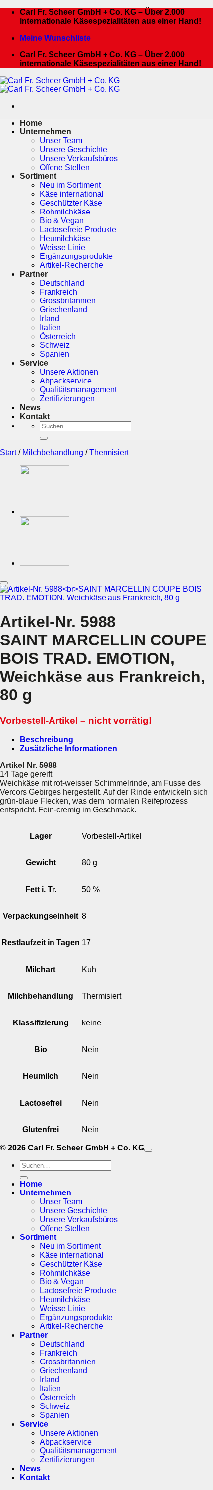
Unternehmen (45, 132)
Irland (49, 318)
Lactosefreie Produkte (78, 229)
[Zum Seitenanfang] (148, 1150)
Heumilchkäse (65, 238)
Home (31, 123)
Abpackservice (66, 381)
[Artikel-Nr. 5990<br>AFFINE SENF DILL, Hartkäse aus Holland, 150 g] (44, 512)
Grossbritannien (68, 301)
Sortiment (38, 176)
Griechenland (63, 309)
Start (8, 452)
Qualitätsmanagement (78, 389)
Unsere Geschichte (73, 149)
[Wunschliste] (4, 582)
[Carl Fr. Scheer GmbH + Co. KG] (60, 84)
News (30, 407)
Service (34, 363)
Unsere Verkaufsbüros (79, 158)
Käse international (72, 194)
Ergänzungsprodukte (76, 256)
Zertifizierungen (67, 398)
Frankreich (58, 292)
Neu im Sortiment (70, 185)
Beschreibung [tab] (46, 739)
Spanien (54, 354)
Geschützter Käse (71, 203)
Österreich (58, 336)
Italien (50, 327)
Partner (34, 274)
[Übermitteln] (44, 438)
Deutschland (62, 283)
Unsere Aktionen (69, 372)
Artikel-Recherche (71, 265)
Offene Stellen (65, 167)
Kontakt (35, 416)
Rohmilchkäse (65, 212)
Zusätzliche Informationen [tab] (68, 748)
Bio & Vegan (62, 220)
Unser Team (61, 140)
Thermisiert (109, 452)
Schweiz (55, 345)
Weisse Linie (62, 247)
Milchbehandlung (52, 452)
